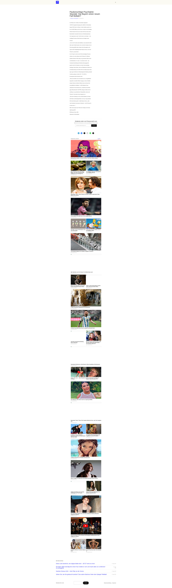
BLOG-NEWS (76, 18)
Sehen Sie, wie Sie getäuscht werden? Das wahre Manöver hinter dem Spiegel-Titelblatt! (81, 574)
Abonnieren (94, 125)
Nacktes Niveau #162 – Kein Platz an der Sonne (70, 571)
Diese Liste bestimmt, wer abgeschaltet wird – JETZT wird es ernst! (75, 563)
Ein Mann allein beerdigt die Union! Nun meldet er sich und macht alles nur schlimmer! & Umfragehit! (80, 567)
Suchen (86, 582)
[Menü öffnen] (115, 2)
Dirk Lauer (72, 18)
